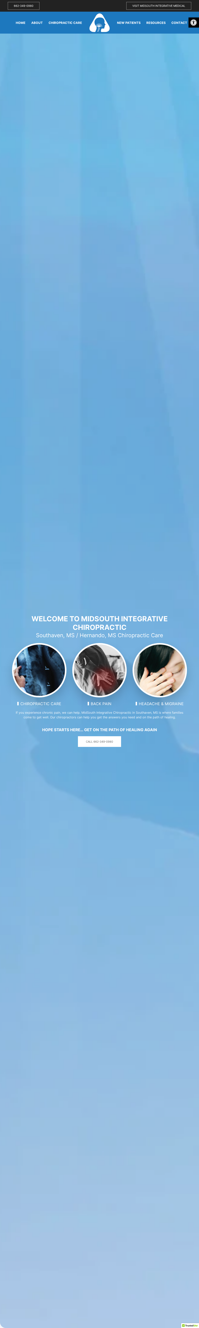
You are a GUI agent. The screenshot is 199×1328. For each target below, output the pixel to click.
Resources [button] (156, 23)
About (37, 23)
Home (20, 23)
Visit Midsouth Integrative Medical (158, 5)
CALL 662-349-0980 (99, 741)
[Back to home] (99, 23)
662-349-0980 (23, 5)
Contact (179, 23)
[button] (194, 22)
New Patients (129, 23)
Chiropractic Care (65, 23)
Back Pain (101, 703)
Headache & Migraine (161, 703)
